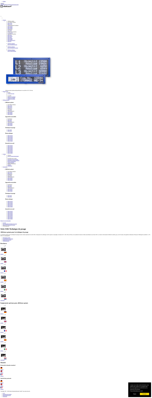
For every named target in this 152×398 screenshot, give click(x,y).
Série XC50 (10, 23)
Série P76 (9, 41)
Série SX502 (10, 26)
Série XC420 (10, 136)
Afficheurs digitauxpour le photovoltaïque (12, 51)
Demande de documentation (13, 159)
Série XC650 (10, 149)
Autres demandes (11, 162)
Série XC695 (10, 153)
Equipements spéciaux (7, 239)
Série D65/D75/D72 (11, 40)
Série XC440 (10, 137)
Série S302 (10, 30)
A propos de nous (11, 93)
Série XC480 (10, 140)
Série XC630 (10, 147)
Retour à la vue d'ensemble (5, 220)
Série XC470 (10, 139)
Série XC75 (10, 107)
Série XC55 (10, 24)
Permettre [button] (144, 393)
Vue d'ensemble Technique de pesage (10, 223)
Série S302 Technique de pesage (9, 224)
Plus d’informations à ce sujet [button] (136, 390)
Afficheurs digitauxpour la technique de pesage (13, 47)
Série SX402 (10, 39)
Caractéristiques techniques (8, 238)
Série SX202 (10, 38)
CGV (4, 393)
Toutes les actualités (11, 97)
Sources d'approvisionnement (13, 156)
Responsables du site (7, 395)
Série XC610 (10, 145)
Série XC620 (10, 146)
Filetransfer (5, 396)
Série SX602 (10, 27)
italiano (10, 4)
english (4, 4)
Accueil (4, 222)
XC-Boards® (10, 32)
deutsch (1, 4)
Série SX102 (10, 36)
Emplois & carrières (11, 99)
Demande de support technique (13, 160)
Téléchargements (6, 240)
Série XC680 (10, 151)
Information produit (6, 237)
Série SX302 (10, 28)
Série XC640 (10, 148)
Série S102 (10, 35)
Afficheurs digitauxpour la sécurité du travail (12, 44)
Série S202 (10, 37)
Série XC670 (10, 150)
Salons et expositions (11, 96)
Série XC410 (10, 135)
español (17, 4)
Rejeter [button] (134, 393)
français (2, 3)
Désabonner (10, 165)
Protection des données (7, 394)
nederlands (14, 4)
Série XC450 (10, 138)
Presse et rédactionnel (12, 161)
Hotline (4, 1)
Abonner (9, 164)
